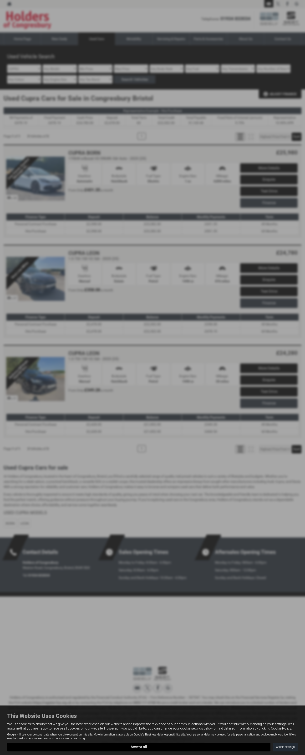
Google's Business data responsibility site (159, 734)
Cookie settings (285, 747)
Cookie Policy (281, 728)
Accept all (139, 747)
